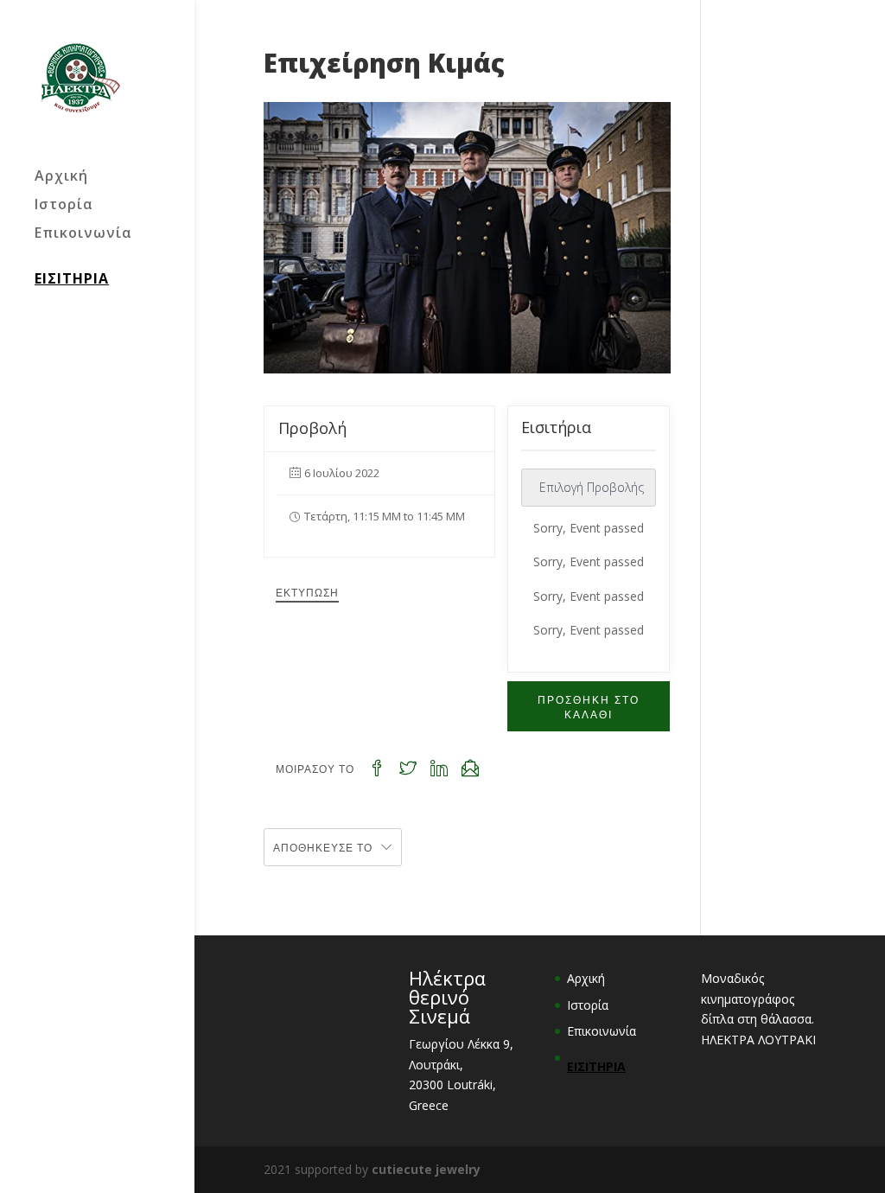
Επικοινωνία (83, 234)
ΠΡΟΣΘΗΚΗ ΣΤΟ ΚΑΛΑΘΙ (589, 706)
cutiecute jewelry (426, 1169)
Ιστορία (64, 206)
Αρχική (61, 177)
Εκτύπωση (307, 591)
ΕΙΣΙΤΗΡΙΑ (72, 278)
